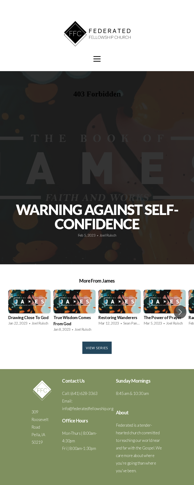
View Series (97, 347)
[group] (29, 309)
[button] (180, 312)
